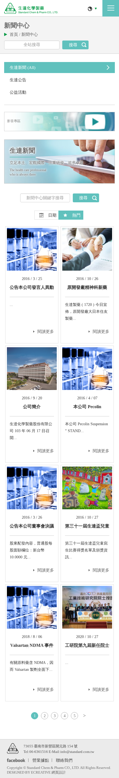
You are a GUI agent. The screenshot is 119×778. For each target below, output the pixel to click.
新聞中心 (29, 34)
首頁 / (15, 34)
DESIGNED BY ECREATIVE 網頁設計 (36, 772)
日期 (52, 215)
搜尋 (73, 45)
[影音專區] (59, 130)
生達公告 (18, 80)
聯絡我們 (64, 760)
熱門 (76, 215)
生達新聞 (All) (22, 67)
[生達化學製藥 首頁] (31, 8)
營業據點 (40, 760)
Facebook (15, 760)
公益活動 (18, 92)
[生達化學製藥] (13, 748)
